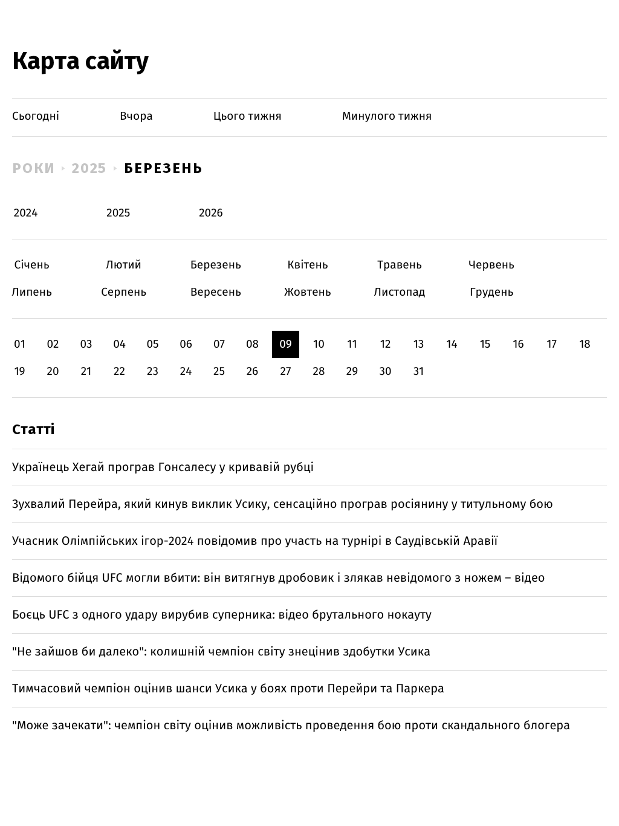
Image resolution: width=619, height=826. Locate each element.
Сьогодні (35, 116)
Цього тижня (247, 116)
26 (253, 372)
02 (53, 344)
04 (119, 344)
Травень (399, 265)
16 (518, 344)
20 (53, 372)
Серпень (123, 292)
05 (152, 344)
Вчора (136, 116)
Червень (491, 265)
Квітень (307, 265)
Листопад (399, 292)
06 (186, 344)
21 (86, 372)
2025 (90, 168)
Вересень (215, 292)
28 (319, 372)
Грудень (491, 292)
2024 (26, 213)
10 (319, 344)
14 (451, 344)
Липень (31, 292)
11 (352, 344)
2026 (211, 213)
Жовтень (307, 292)
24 (186, 372)
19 (19, 372)
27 (285, 372)
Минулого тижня (387, 116)
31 (418, 372)
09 (285, 344)
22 (119, 372)
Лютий (123, 265)
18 (585, 344)
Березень (163, 168)
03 (86, 344)
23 (152, 372)
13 (418, 344)
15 (485, 344)
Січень (31, 265)
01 (19, 344)
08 (252, 344)
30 (385, 372)
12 (385, 344)
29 (352, 372)
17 (551, 344)
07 (219, 344)
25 (219, 372)
